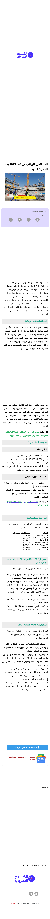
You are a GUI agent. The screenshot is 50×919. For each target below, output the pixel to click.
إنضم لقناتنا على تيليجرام (25, 747)
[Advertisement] (25, 25)
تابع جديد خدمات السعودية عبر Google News (21, 758)
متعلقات (44, 788)
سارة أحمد (35, 211)
